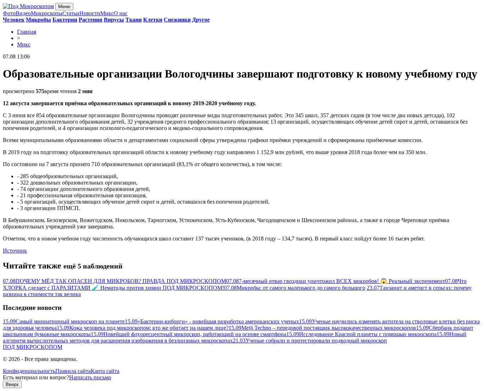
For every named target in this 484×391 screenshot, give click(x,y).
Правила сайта (73, 371)
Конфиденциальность (29, 371)
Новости (89, 13)
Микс (107, 13)
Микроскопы (46, 13)
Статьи (70, 13)
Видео (23, 13)
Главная (26, 32)
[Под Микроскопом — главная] (28, 6)
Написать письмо (90, 377)
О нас (121, 13)
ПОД (32, 347)
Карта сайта (105, 371)
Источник (15, 251)
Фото (9, 13)
